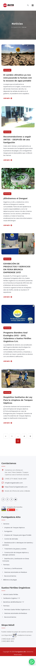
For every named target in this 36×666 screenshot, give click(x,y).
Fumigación (8, 531)
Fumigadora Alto (20, 652)
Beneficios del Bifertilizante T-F (13, 602)
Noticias (7, 70)
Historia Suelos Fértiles (10, 594)
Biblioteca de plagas (10, 580)
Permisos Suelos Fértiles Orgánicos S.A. (17, 610)
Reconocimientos (10, 576)
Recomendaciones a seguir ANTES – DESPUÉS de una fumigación (17, 140)
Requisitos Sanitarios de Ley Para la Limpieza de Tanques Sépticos (18, 400)
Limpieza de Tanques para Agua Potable (17, 535)
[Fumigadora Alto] (8, 5)
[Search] (28, 5)
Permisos (6, 565)
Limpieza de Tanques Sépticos (14, 528)
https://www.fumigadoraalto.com (16, 487)
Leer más (6, 98)
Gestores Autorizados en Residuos (15, 572)
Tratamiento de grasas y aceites (15, 549)
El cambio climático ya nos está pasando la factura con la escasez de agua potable (17, 78)
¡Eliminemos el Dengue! (15, 198)
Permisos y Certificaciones (13, 568)
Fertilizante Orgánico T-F (11, 598)
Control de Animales (11, 539)
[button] (32, 662)
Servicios (6, 524)
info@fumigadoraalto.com (14, 483)
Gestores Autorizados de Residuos (15, 613)
